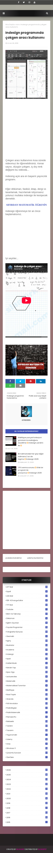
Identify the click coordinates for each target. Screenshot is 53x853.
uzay (26, 744)
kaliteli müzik (26, 663)
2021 (26, 793)
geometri (26, 636)
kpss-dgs (27, 672)
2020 (26, 798)
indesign (26, 654)
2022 (26, 789)
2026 (27, 770)
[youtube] (34, 2)
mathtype (26, 690)
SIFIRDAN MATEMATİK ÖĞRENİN (26, 205)
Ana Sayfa (9, 24)
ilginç (27, 641)
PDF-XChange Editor (26, 600)
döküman (26, 618)
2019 (26, 803)
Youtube (26, 609)
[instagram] (29, 2)
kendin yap (26, 667)
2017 (27, 812)
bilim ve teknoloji (26, 614)
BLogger (20, 849)
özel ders (26, 757)
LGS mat (26, 596)
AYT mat (27, 587)
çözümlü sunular (26, 753)
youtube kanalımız (13, 558)
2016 (26, 817)
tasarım (26, 730)
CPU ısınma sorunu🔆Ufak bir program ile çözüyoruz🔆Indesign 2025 (30, 470)
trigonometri (26, 735)
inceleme (26, 650)
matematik (26, 681)
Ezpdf (26, 591)
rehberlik (26, 721)
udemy (26, 739)
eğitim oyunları (26, 623)
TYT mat (27, 605)
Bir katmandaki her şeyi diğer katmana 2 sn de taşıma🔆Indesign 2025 (31, 456)
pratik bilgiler (26, 708)
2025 (27, 774)
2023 (26, 784)
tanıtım (26, 726)
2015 (26, 822)
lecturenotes (26, 676)
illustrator (26, 645)
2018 (26, 808)
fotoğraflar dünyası (26, 632)
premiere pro (26, 717)
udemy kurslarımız (35, 558)
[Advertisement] (26, 132)
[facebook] (18, 2)
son (17, 24)
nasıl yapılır (27, 694)
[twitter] (24, 2)
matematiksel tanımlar (26, 685)
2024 (26, 779)
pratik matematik (26, 712)
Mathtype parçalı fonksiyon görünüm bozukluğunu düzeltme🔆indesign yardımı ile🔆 (30, 441)
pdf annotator (26, 703)
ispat (26, 659)
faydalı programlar (26, 627)
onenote (26, 699)
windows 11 (26, 748)
